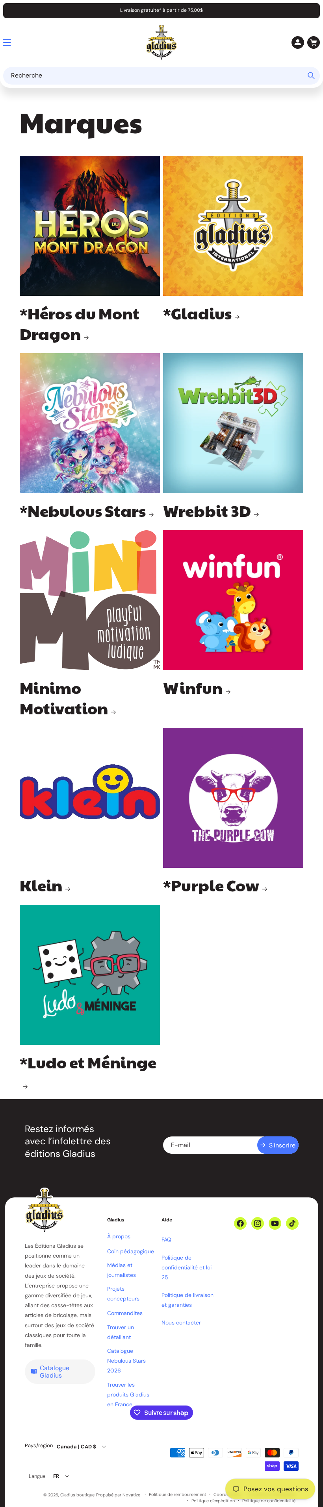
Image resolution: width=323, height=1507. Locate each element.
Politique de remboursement (177, 1494)
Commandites (125, 1313)
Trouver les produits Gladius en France (128, 1394)
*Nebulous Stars (83, 510)
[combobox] (161, 76)
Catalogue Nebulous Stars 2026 (126, 1360)
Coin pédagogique (130, 1251)
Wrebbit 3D (207, 510)
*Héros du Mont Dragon (79, 323)
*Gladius (197, 313)
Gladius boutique (77, 1495)
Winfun (193, 687)
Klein (41, 884)
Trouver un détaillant (120, 1332)
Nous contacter (181, 1322)
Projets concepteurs (123, 1293)
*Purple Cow (211, 884)
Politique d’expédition (213, 1501)
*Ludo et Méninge (88, 1062)
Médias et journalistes (121, 1270)
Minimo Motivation (64, 697)
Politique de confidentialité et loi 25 (187, 1267)
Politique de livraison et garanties (187, 1299)
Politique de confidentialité (268, 1501)
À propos (118, 1236)
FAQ (166, 1239)
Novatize (131, 1495)
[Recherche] (311, 75)
